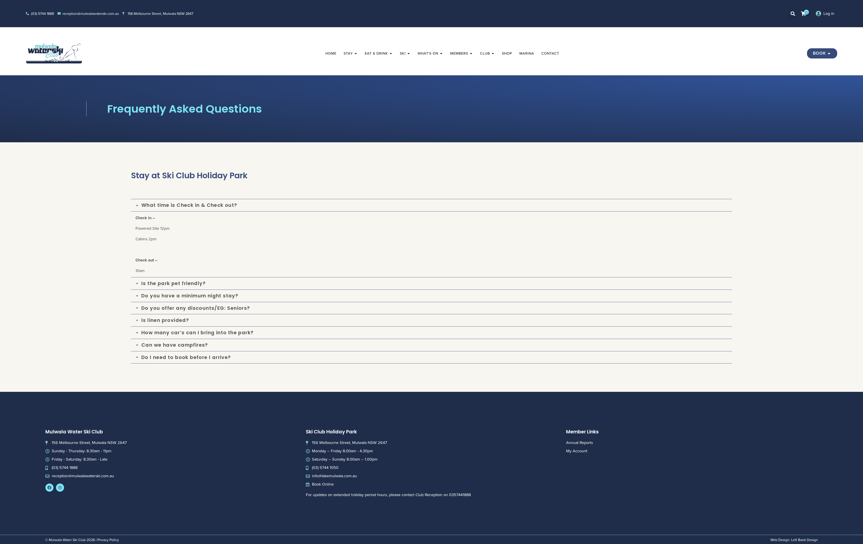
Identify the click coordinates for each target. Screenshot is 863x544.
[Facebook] (49, 488)
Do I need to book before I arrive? (186, 357)
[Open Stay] (356, 53)
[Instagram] (60, 488)
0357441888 (460, 495)
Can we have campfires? (174, 345)
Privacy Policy (108, 539)
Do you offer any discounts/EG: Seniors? (195, 308)
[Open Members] (471, 53)
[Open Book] (829, 53)
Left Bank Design (804, 539)
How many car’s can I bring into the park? (197, 332)
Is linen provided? (165, 320)
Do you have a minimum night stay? (189, 296)
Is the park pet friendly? (173, 283)
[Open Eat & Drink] (391, 53)
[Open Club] (493, 53)
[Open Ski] (408, 53)
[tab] (431, 205)
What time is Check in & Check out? (189, 205)
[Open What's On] (441, 53)
